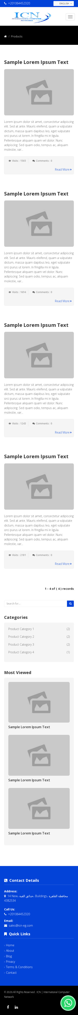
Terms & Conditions (19, 967)
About (10, 951)
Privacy (10, 962)
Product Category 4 (21, 652)
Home (10, 945)
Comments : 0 (44, 160)
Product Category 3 (21, 644)
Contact (11, 973)
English (64, 3)
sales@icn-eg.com (21, 925)
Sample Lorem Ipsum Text (36, 62)
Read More (63, 169)
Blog (9, 956)
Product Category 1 (21, 629)
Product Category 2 (21, 637)
